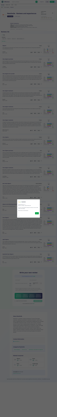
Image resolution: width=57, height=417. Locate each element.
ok (36, 213)
